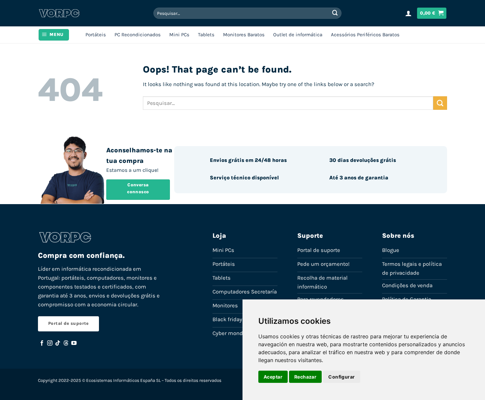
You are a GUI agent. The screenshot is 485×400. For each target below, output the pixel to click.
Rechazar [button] (305, 377)
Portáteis (95, 35)
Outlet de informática (297, 35)
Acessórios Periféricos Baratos (365, 35)
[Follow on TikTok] (57, 343)
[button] (408, 13)
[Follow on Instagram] (49, 343)
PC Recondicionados (137, 35)
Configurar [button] (341, 377)
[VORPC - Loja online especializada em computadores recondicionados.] (59, 13)
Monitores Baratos (244, 35)
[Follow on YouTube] (74, 343)
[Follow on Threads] (66, 343)
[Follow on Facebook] (42, 343)
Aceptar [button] (273, 377)
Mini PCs (179, 35)
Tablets (206, 35)
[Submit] (335, 13)
